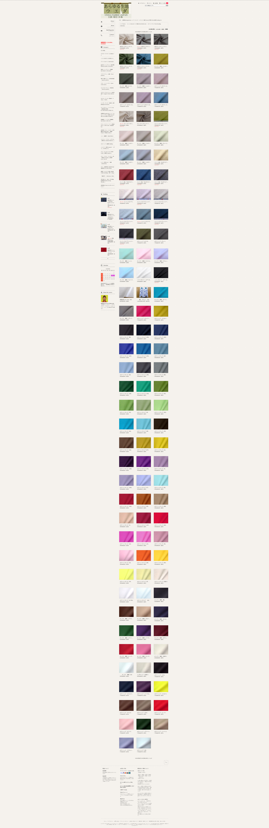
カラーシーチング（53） (126, 412)
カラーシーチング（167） (160, 356)
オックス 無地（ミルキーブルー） (128, 162)
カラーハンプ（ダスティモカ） (127, 104)
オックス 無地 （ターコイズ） (161, 299)
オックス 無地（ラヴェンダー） (162, 261)
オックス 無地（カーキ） (126, 86)
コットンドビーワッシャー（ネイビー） (163, 221)
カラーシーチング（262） (126, 356)
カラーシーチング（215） (160, 431)
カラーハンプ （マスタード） (161, 318)
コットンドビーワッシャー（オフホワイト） (134, 201)
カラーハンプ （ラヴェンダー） (127, 750)
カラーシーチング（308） (126, 468)
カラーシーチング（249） (126, 506)
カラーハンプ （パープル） (143, 694)
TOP (120, 20)
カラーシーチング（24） (160, 450)
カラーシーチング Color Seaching (154, 23)
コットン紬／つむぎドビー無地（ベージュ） (164, 162)
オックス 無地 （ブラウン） (127, 618)
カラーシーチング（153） (160, 393)
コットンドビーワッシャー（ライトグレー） (164, 201)
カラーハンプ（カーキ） (143, 241)
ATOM (163, 821)
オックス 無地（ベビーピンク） (145, 261)
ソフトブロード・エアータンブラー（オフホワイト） (149, 280)
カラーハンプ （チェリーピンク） (145, 318)
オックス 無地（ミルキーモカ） (145, 143)
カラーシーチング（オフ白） (127, 600)
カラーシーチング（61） (125, 374)
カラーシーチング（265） (160, 337)
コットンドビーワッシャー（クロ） (128, 241)
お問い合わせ (116, 821)
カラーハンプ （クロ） (159, 675)
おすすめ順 (158, 29)
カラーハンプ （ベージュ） (160, 731)
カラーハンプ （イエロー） (160, 694)
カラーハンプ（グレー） (160, 241)
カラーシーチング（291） (126, 393)
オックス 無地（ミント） (126, 261)
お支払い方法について (133, 821)
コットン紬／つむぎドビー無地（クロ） (163, 182)
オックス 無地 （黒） (159, 600)
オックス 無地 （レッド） (126, 656)
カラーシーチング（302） (160, 412)
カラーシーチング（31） (125, 562)
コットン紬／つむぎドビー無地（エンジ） (130, 182)
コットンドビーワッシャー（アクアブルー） (151, 221)
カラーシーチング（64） (126, 431)
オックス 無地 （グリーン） (127, 638)
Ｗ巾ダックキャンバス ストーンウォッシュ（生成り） (132, 46)
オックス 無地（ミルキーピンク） (128, 143)
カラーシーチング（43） (126, 544)
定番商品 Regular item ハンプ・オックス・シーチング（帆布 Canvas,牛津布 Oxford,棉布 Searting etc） (142, 20)
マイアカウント (142, 3)
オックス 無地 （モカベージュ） (145, 618)
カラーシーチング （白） (143, 600)
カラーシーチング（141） (143, 562)
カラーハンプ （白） (142, 750)
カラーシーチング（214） (126, 450)
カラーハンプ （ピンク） (126, 731)
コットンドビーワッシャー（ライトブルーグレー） (132, 221)
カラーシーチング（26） (126, 581)
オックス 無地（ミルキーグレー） (145, 162)
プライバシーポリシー (124, 821)
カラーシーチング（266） (143, 337)
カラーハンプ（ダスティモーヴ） (145, 104)
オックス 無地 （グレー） (126, 318)
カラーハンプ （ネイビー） (126, 694)
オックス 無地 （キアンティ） (161, 638)
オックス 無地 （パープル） (144, 638)
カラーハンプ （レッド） (160, 712)
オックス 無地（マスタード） (161, 66)
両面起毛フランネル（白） (126, 299)
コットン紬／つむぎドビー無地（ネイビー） (147, 182)
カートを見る (164, 3)
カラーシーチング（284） (143, 374)
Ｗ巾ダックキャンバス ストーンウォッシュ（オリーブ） (133, 66)
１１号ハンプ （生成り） (143, 674)
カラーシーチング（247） (143, 525)
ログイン (150, 3)
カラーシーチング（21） (143, 581)
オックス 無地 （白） (127, 674)
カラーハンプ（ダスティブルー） (162, 104)
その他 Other (122, 25)
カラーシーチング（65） (160, 487)
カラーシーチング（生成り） (161, 581)
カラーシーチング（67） (143, 487)
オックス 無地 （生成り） (160, 656)
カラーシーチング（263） (143, 356)
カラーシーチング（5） (125, 525)
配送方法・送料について (143, 821)
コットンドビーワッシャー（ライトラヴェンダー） (149, 201)
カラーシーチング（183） (160, 374)
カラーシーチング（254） (143, 393)
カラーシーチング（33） (143, 544)
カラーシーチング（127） (143, 450)
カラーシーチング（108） (160, 506)
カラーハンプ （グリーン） (143, 731)
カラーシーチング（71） (160, 468)
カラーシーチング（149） (160, 525)
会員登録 (156, 3)
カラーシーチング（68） (143, 431)
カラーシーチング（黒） (125, 337)
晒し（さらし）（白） (144, 299)
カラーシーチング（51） (143, 412)
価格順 (163, 29)
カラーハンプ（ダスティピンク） (162, 86)
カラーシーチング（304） (126, 487)
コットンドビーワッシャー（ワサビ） (163, 123)
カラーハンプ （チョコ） (126, 712)
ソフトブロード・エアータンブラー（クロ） (164, 280)
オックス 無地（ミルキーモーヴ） (145, 86)
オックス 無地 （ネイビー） (161, 619)
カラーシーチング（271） (143, 468)
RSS (160, 821)
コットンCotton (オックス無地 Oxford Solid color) (136, 23)
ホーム (105, 821)
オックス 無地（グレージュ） (161, 143)
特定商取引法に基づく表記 (154, 821)
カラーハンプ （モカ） (142, 712)
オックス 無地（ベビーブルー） (128, 280)
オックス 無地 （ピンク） (143, 656)
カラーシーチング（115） (143, 506)
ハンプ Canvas (122, 23)
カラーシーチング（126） (160, 562)
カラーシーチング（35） (160, 544)
